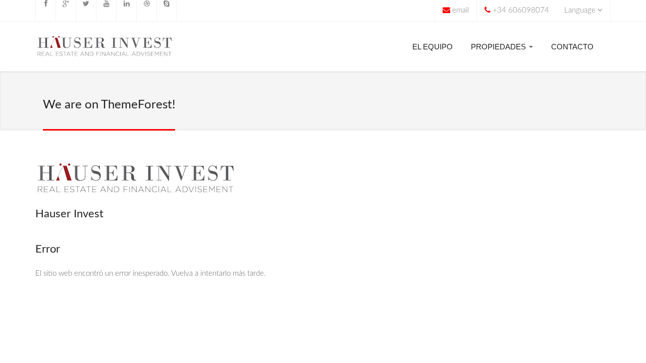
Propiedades (499, 46)
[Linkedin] (126, 10)
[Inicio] (105, 48)
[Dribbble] (146, 10)
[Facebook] (45, 10)
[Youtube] (106, 10)
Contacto (572, 46)
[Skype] (166, 10)
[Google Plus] (66, 10)
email (460, 10)
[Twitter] (86, 10)
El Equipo (432, 46)
